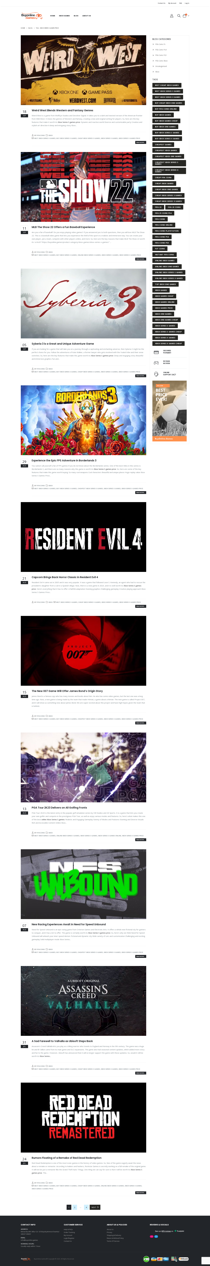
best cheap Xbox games (167, 85)
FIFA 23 (158, 207)
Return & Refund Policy (115, 1238)
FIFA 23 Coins (174, 207)
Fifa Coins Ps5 (160, 55)
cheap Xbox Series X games (168, 201)
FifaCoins (41, 135)
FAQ (180, 3)
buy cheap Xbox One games (168, 103)
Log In (187, 3)
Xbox (50, 135)
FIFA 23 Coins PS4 (163, 213)
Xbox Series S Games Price (129, 138)
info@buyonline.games (29, 1240)
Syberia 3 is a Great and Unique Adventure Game (63, 343)
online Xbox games (165, 260)
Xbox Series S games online (109, 836)
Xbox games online (165, 302)
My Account (172, 3)
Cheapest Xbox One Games (168, 156)
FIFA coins (160, 219)
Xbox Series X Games (165, 337)
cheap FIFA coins (163, 177)
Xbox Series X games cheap (168, 343)
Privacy (109, 1232)
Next (94, 1207)
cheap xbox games (164, 183)
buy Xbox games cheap (166, 121)
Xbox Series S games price (69, 122)
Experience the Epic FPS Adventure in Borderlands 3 (64, 460)
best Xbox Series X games (167, 97)
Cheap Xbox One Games (166, 189)
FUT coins (160, 248)
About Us (86, 16)
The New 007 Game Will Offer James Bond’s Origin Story (67, 691)
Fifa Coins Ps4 (160, 50)
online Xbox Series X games (169, 278)
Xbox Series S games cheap (168, 332)
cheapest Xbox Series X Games (166, 171)
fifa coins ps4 (162, 237)
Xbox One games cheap (166, 320)
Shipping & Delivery (114, 1235)
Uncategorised (161, 66)
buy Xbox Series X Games (167, 138)
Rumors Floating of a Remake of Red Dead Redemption (66, 1158)
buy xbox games (163, 115)
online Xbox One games (167, 266)
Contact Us (161, 3)
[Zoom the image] (169, 382)
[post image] (83, 70)
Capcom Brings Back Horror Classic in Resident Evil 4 (65, 577)
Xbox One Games (163, 314)
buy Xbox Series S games (66, 138)
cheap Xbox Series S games (89, 138)
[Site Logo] (32, 15)
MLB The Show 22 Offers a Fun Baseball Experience (63, 227)
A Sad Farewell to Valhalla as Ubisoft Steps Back (62, 1041)
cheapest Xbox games (166, 150)
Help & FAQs (68, 1229)
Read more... (140, 142)
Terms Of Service (113, 1241)
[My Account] (172, 15)
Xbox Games (64, 16)
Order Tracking (69, 1232)
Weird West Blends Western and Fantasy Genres (62, 110)
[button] (179, 15)
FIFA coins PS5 (162, 243)
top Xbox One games (165, 284)
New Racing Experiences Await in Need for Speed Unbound (69, 924)
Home (52, 16)
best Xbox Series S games (45, 138)
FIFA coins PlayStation (167, 231)
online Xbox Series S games (89, 255)
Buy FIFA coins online (166, 109)
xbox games (161, 290)
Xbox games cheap (164, 296)
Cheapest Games (163, 144)
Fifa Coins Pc (160, 44)
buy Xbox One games (165, 126)
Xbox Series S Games (109, 138)
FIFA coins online (164, 225)
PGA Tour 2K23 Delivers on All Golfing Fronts (59, 807)
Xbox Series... (45, 1056)
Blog (76, 16)
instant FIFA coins (164, 254)
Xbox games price (164, 308)
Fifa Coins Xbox (161, 61)
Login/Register (69, 1238)
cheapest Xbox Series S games (90, 488)
